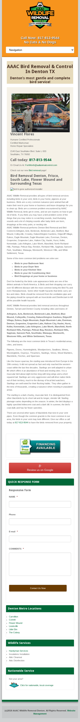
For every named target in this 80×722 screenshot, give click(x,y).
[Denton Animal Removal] (40, 15)
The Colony (14, 632)
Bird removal (35, 170)
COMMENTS (16, 549)
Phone (12, 514)
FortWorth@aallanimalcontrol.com (41, 165)
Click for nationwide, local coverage (36, 685)
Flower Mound (15, 623)
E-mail (13, 531)
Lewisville (13, 626)
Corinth (12, 620)
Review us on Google (40, 469)
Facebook (39, 31)
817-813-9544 (48, 38)
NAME (13, 497)
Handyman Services (18, 651)
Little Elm (13, 629)
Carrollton (13, 616)
